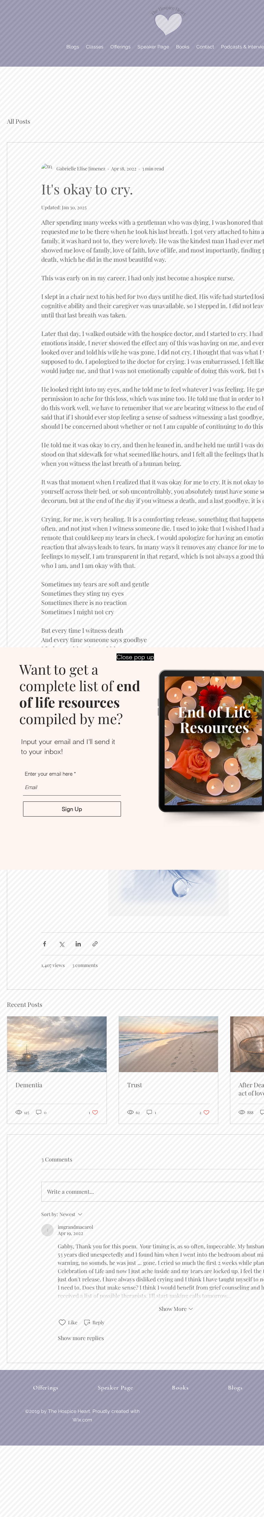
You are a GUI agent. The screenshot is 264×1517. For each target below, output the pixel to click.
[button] (135, 657)
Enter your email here (49, 773)
